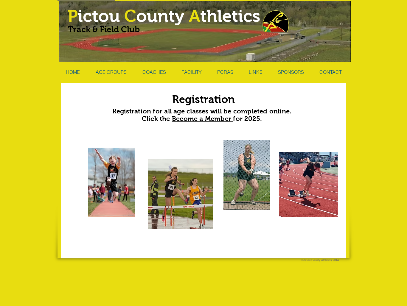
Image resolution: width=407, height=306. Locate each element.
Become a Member (202, 118)
